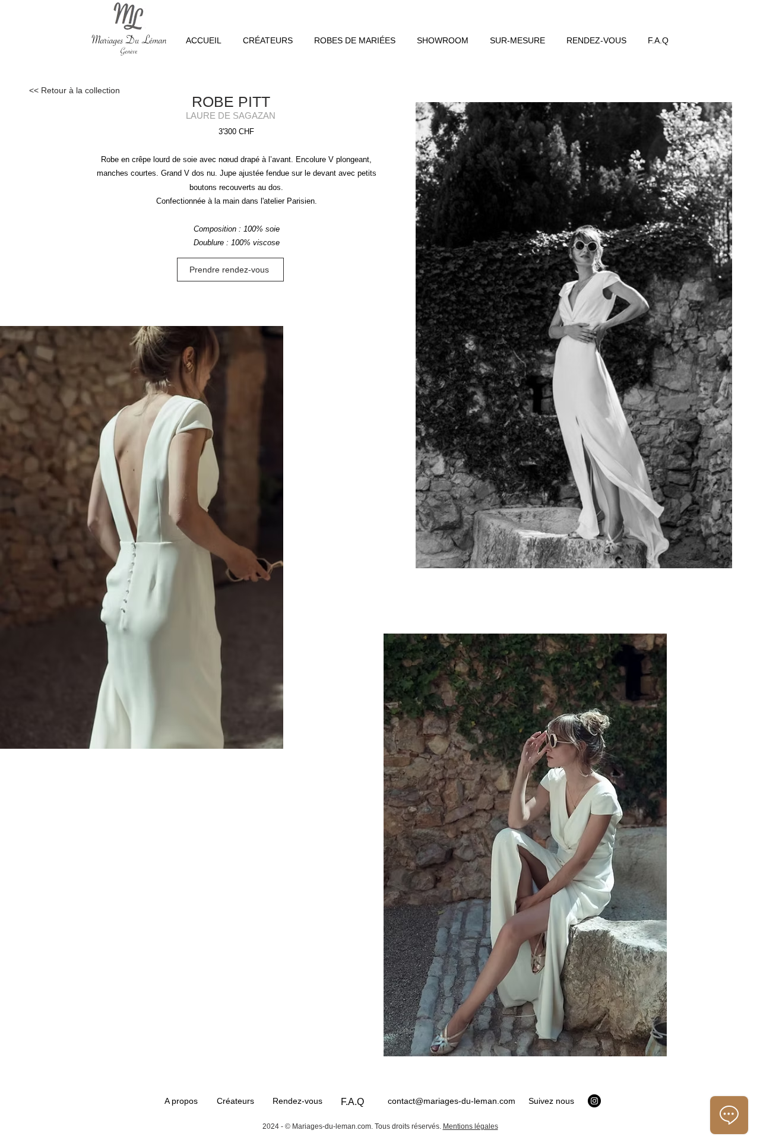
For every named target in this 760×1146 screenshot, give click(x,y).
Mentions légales (470, 1126)
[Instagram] (594, 1100)
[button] (354, 35)
